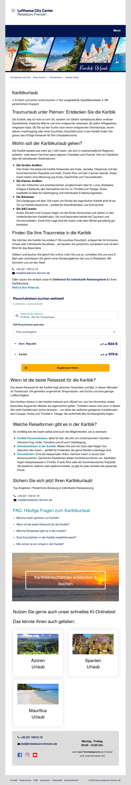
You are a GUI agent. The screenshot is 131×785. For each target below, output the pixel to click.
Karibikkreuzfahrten (87, 458)
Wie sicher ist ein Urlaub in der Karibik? (40, 544)
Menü (117, 30)
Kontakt (13, 780)
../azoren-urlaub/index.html (38, 653)
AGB (35, 780)
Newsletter (57, 780)
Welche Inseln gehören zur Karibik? (38, 518)
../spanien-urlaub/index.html (93, 653)
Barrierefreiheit (71, 780)
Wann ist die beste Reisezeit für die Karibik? (43, 524)
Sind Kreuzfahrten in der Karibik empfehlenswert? (46, 537)
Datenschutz (25, 780)
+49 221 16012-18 (27, 269)
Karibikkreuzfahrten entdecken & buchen (65, 580)
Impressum (45, 780)
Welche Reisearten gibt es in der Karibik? (41, 531)
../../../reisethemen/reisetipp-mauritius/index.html (38, 703)
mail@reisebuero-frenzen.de (33, 273)
